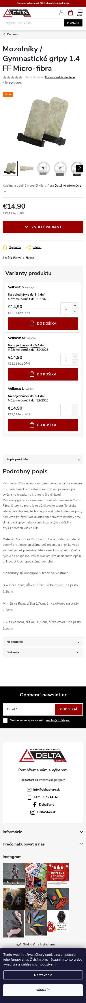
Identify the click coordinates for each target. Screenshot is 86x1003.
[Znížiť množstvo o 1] (75, 312)
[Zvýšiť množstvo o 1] (75, 306)
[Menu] (80, 12)
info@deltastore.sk (46, 789)
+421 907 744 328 (46, 797)
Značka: (18, 258)
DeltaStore (46, 804)
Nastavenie (43, 975)
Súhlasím (43, 990)
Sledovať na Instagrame (39, 944)
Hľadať (73, 23)
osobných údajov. (58, 720)
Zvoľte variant (47, 227)
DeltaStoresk (46, 812)
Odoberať (69, 709)
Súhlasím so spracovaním (40, 720)
